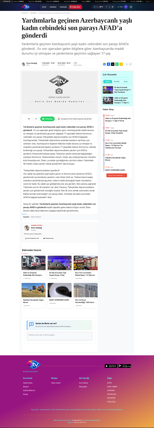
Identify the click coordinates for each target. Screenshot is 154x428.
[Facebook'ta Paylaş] (108, 64)
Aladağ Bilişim (77, 420)
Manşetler (83, 386)
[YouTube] (112, 7)
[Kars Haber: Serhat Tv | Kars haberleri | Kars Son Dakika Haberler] (25, 6)
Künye (25, 394)
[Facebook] (106, 7)
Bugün (108, 81)
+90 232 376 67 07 (80, 422)
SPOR (44, 7)
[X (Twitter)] (109, 7)
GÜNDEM (53, 7)
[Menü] (131, 7)
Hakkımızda (27, 383)
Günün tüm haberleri (115, 175)
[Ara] (126, 7)
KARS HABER (112, 386)
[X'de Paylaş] (112, 64)
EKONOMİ (63, 7)
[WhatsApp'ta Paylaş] (117, 64)
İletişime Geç (49, 238)
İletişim (26, 386)
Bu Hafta (116, 81)
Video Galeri (56, 383)
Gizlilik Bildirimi (29, 390)
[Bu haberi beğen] (29, 118)
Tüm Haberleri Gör (33, 238)
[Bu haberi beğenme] (36, 119)
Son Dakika (83, 383)
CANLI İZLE (76, 7)
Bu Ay (125, 81)
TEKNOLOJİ (111, 394)
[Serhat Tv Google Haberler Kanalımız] (104, 64)
